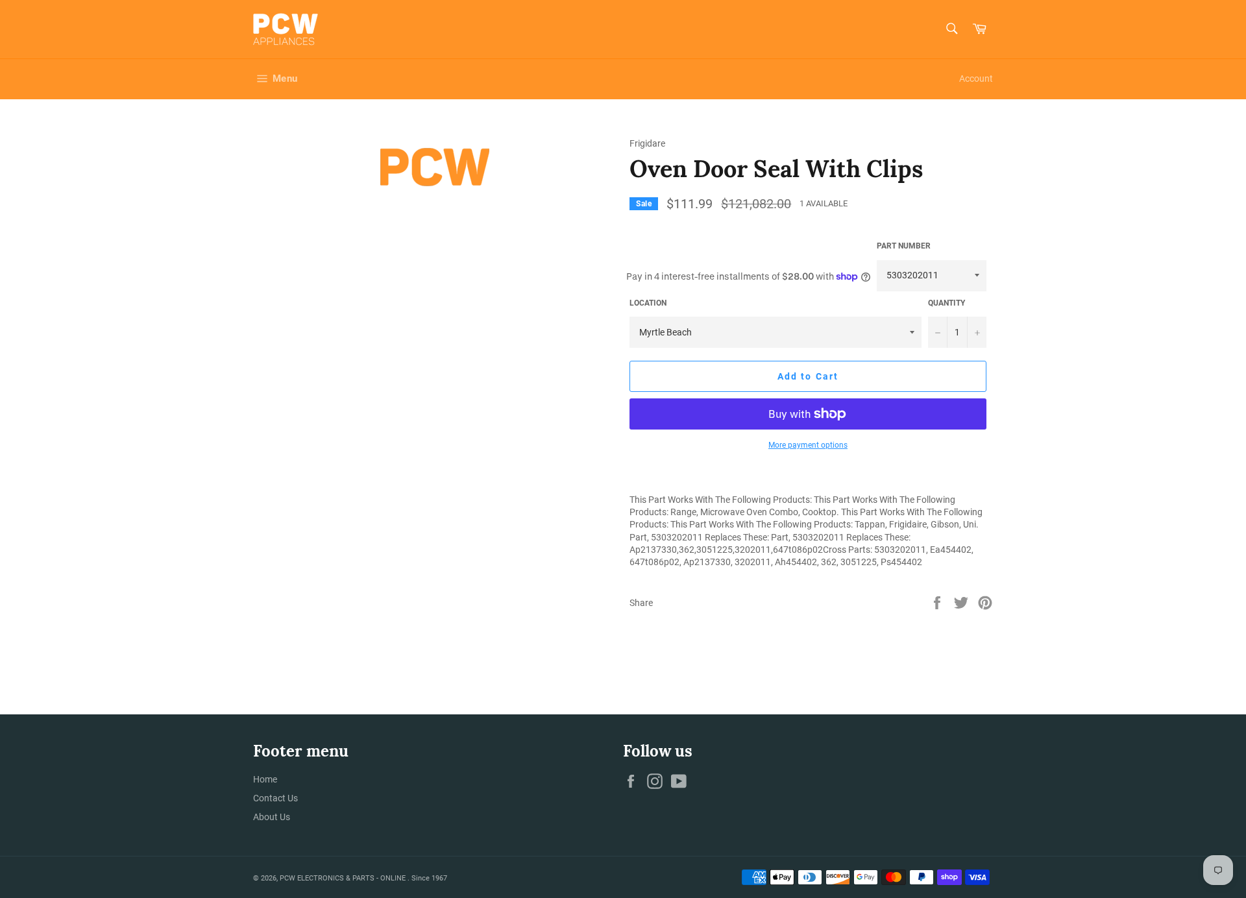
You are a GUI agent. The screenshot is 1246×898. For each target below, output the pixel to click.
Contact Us (275, 798)
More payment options (808, 445)
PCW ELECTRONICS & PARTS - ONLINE (344, 878)
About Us (271, 817)
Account (976, 78)
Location (647, 303)
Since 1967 (429, 878)
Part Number (904, 245)
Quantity (946, 303)
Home (265, 779)
